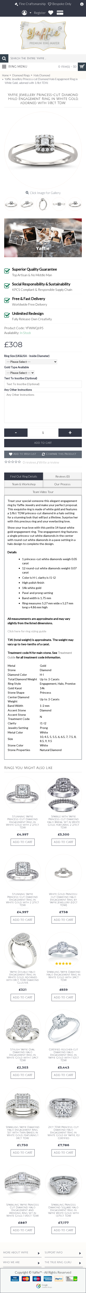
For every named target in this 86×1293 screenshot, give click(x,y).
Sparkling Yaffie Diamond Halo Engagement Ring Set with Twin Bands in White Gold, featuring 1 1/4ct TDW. (22, 1133)
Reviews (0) (62, 476)
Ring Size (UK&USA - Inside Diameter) (26, 356)
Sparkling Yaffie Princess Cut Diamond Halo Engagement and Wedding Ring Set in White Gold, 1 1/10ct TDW (22, 1210)
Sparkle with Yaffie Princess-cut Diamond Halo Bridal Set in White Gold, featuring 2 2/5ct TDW (63, 822)
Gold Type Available (16, 367)
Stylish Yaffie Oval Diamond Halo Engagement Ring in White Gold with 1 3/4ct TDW (22, 1055)
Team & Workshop (23, 484)
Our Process (62, 484)
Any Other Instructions (18, 389)
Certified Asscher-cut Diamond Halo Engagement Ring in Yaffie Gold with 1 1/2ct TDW (63, 1055)
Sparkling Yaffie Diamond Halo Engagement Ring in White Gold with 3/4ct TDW (63, 976)
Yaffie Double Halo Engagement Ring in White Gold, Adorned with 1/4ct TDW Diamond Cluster (22, 977)
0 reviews (29, 462)
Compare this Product (61, 454)
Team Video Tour (43, 492)
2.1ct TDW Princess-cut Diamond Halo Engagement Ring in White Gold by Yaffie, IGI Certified (64, 1133)
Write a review (49, 462)
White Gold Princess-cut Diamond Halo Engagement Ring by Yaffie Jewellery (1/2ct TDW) (63, 900)
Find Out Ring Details (23, 476)
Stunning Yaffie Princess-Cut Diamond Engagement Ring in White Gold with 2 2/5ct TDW (22, 822)
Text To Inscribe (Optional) (20, 378)
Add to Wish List (24, 454)
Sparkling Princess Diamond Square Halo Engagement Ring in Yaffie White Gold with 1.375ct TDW (63, 1210)
